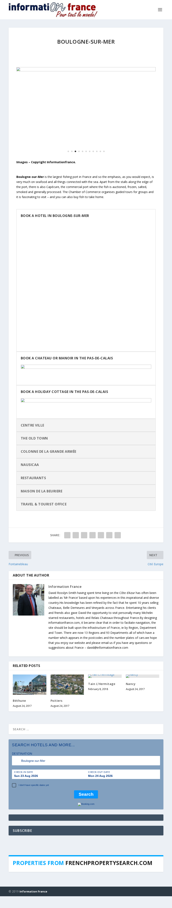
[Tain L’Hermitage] (105, 676)
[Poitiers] (67, 684)
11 (104, 151)
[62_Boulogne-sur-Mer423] (86, 70)
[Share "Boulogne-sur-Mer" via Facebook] (67, 535)
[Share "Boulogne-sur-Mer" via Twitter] (76, 535)
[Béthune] (29, 684)
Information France (65, 586)
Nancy (131, 684)
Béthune (19, 701)
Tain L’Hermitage (101, 684)
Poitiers (57, 701)
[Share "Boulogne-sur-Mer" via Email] (109, 535)
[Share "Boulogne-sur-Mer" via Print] (117, 535)
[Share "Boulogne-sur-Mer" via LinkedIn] (101, 535)
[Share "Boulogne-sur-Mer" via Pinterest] (92, 535)
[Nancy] (142, 676)
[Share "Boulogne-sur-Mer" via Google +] (84, 535)
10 (100, 151)
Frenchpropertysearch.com (108, 863)
